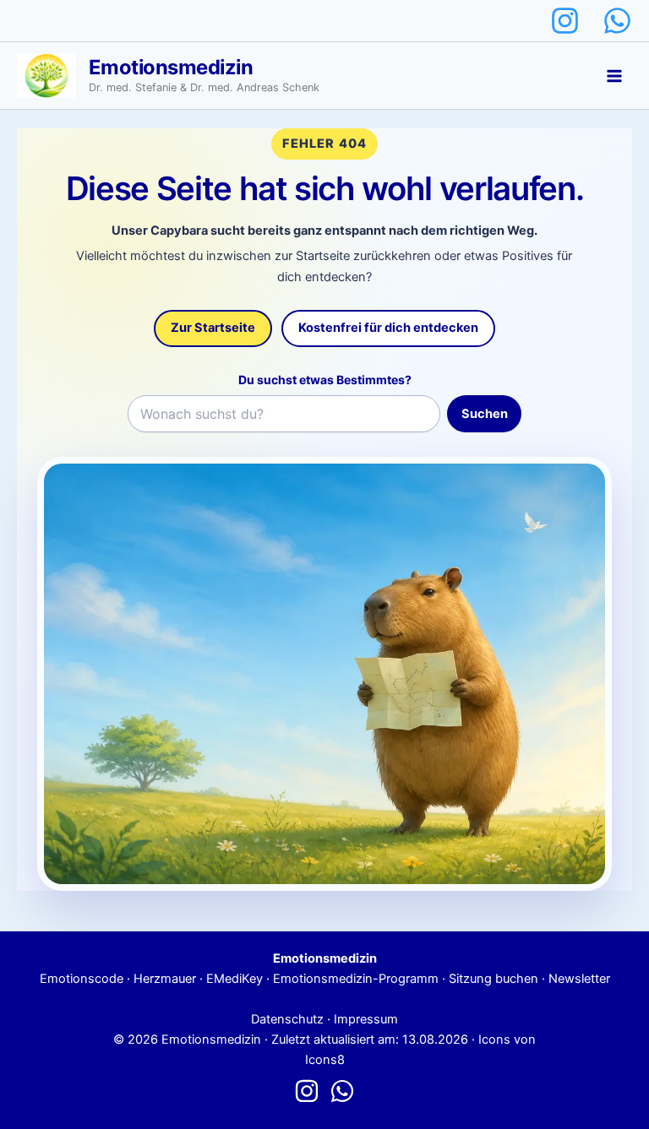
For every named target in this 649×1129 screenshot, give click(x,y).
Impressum (366, 1019)
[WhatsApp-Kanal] (342, 1091)
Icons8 (325, 1059)
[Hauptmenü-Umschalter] (614, 76)
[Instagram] (565, 20)
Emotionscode (81, 978)
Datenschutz (287, 1019)
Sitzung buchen (493, 978)
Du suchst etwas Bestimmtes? (325, 379)
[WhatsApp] (617, 20)
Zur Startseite (213, 327)
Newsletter (579, 978)
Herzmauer (165, 978)
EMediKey (234, 978)
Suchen (484, 413)
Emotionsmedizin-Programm (356, 978)
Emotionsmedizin (171, 67)
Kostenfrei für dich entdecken (388, 327)
